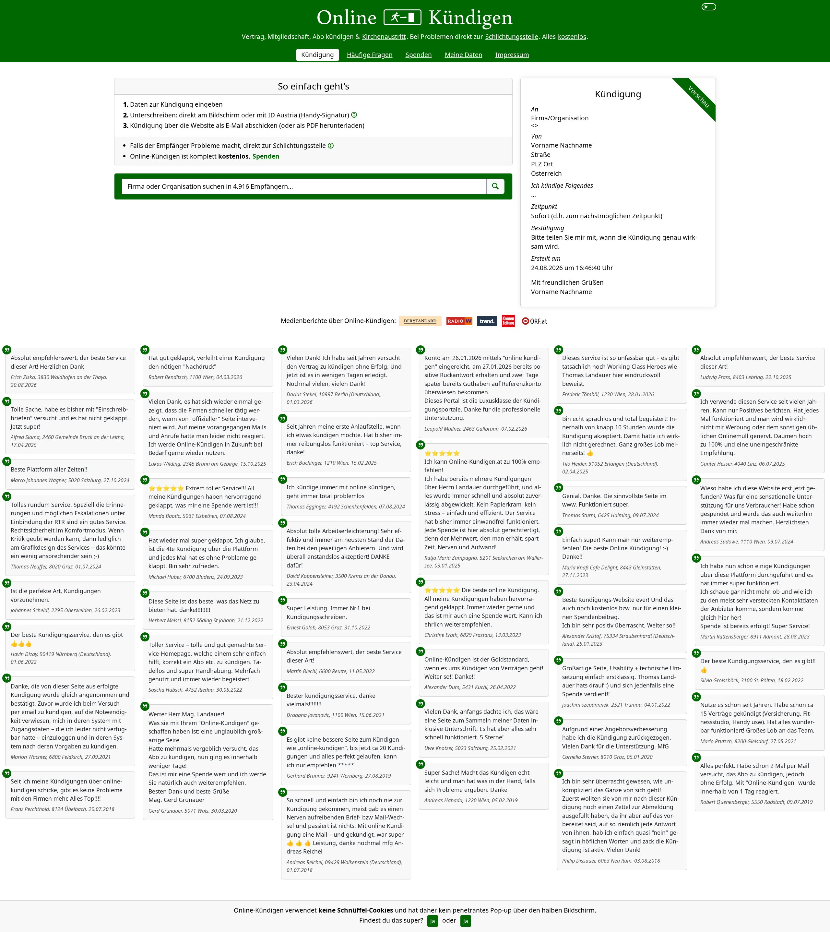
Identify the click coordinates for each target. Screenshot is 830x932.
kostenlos (572, 36)
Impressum (512, 54)
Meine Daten (463, 54)
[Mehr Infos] (354, 114)
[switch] (709, 6)
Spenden (419, 54)
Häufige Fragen (370, 54)
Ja (432, 921)
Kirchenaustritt (384, 36)
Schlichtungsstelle (511, 36)
